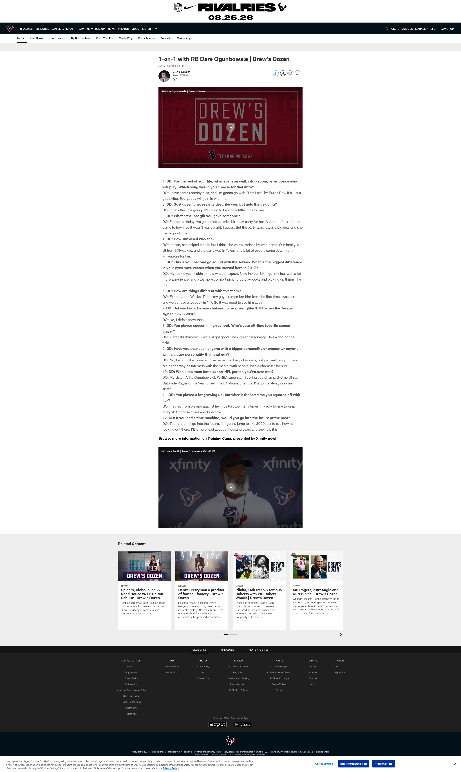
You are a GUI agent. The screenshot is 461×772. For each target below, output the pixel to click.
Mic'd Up (340, 666)
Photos (203, 660)
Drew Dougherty (181, 72)
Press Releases (171, 666)
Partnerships (131, 684)
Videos (340, 660)
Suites (279, 690)
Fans (203, 672)
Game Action (203, 678)
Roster (313, 666)
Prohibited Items (238, 684)
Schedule (312, 672)
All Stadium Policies (238, 690)
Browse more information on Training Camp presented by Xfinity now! (217, 438)
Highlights (340, 672)
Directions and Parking (238, 678)
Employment (131, 672)
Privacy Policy (131, 678)
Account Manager (278, 666)
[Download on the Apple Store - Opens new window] (217, 725)
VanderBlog (171, 672)
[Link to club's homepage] (10, 28)
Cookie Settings (324, 763)
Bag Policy (238, 672)
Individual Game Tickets (278, 672)
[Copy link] (297, 73)
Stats (312, 684)
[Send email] (290, 75)
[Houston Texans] (230, 741)
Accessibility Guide (238, 666)
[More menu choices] (155, 28)
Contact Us (131, 666)
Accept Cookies (383, 763)
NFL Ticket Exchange (279, 678)
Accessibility (131, 708)
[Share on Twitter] (283, 75)
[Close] (455, 764)
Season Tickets (279, 684)
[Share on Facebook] (276, 75)
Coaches (313, 678)
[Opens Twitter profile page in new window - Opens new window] (175, 80)
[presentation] (341, 635)
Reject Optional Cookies (353, 763)
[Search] (386, 28)
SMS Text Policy (131, 696)
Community (203, 666)
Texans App (131, 713)
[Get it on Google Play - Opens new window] (242, 726)
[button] (230, 127)
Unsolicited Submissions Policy (131, 690)
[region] (230, 764)
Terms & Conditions (131, 702)
